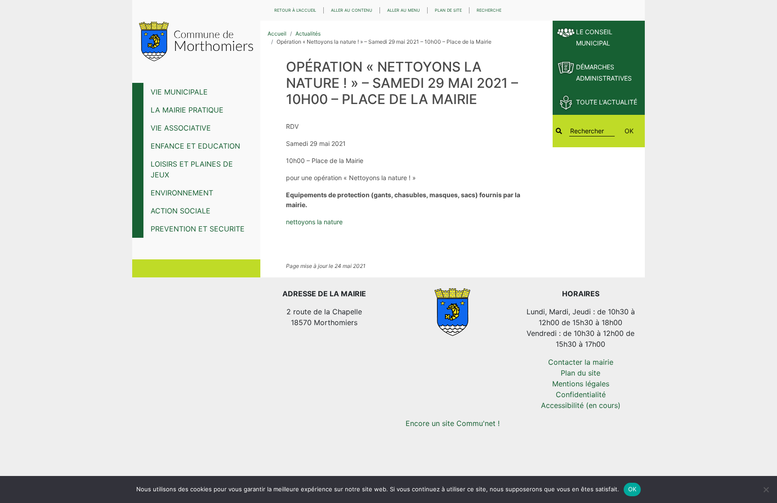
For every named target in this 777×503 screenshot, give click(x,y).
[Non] (765, 489)
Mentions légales (580, 383)
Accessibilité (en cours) (581, 405)
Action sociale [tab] (180, 210)
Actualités (308, 33)
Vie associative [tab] (181, 127)
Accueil (277, 33)
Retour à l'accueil (295, 10)
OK (629, 131)
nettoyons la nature (314, 222)
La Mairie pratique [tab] (187, 109)
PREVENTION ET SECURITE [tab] (198, 228)
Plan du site (580, 372)
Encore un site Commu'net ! (453, 423)
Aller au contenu (351, 10)
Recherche (489, 10)
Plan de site (448, 10)
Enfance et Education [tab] (195, 145)
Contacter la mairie (580, 362)
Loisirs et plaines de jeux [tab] (192, 169)
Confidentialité (581, 394)
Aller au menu (403, 10)
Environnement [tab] (182, 192)
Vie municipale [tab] (179, 91)
